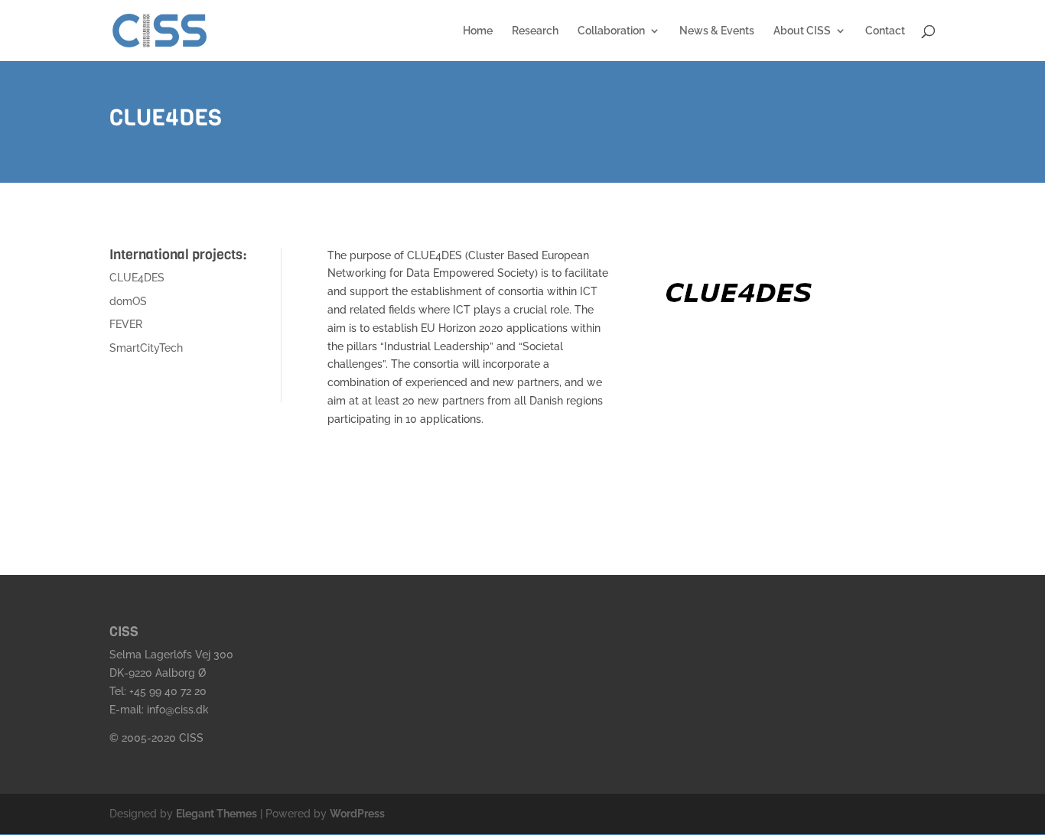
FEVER (125, 324)
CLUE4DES (136, 277)
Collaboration (611, 31)
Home (478, 31)
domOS (128, 301)
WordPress (357, 813)
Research (535, 31)
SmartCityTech (146, 348)
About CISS (802, 31)
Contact (885, 31)
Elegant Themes (216, 813)
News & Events (716, 31)
